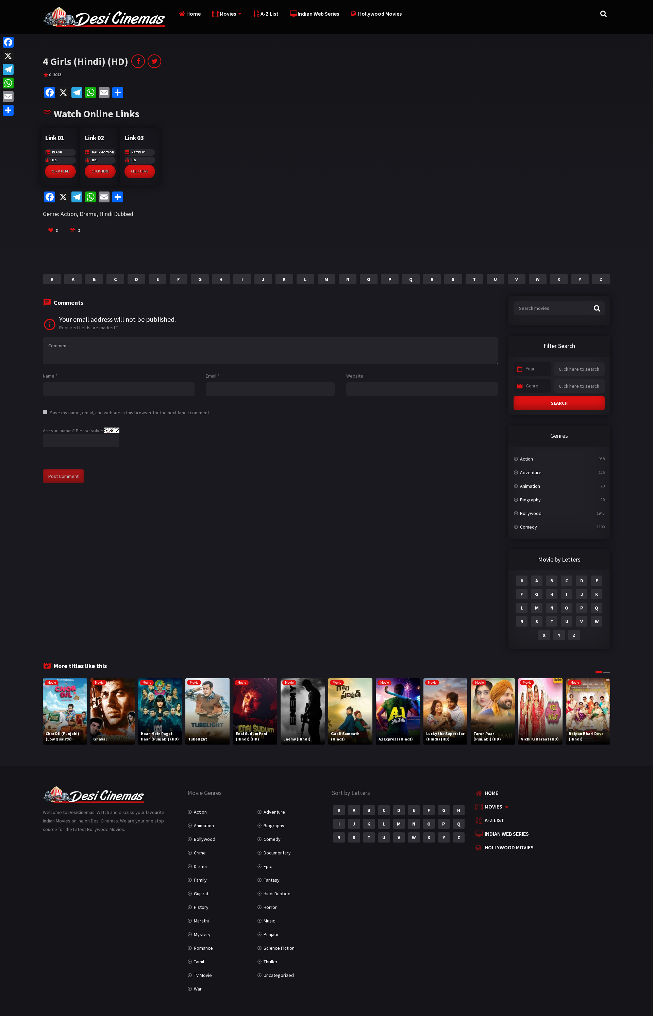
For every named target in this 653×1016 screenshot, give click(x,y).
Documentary (277, 853)
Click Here (60, 171)
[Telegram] (8, 69)
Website (354, 376)
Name (50, 376)
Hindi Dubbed (116, 214)
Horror (270, 907)
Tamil (199, 962)
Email (212, 376)
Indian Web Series (318, 13)
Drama (88, 214)
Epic (268, 866)
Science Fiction (279, 948)
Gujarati (202, 893)
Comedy (528, 527)
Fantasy (272, 880)
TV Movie (203, 975)
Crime (200, 853)
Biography (530, 500)
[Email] (8, 96)
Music (269, 921)
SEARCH (559, 403)
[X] (8, 56)
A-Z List (270, 13)
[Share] (8, 110)
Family (200, 880)
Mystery (202, 934)
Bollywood (530, 513)
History (201, 907)
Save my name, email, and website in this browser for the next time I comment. (130, 413)
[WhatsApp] (8, 83)
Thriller (271, 962)
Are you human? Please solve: (73, 431)
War (198, 989)
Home (193, 13)
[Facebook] (8, 42)
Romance (203, 948)
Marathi (201, 921)
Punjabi (271, 934)
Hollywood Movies (380, 13)
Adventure (530, 472)
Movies (228, 13)
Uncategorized (279, 975)
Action (69, 214)
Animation (530, 486)
